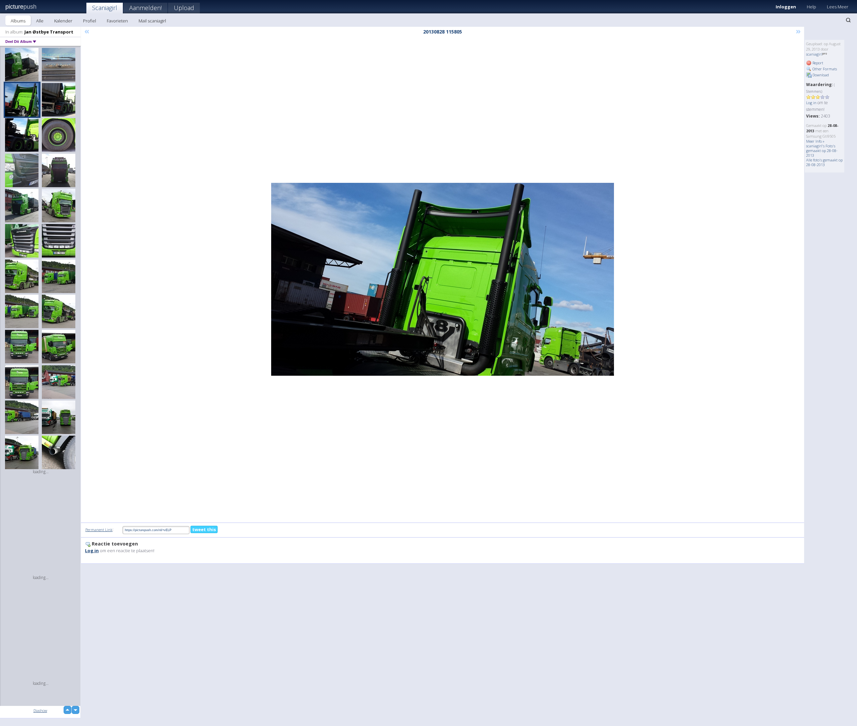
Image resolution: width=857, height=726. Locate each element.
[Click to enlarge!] (442, 279)
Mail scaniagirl (152, 21)
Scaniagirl (104, 8)
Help (811, 7)
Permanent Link (98, 529)
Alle (40, 21)
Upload (184, 8)
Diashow (40, 710)
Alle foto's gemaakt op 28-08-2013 (824, 162)
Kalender (63, 21)
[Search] (848, 20)
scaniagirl (814, 54)
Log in (811, 102)
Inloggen (786, 7)
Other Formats (824, 68)
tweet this (204, 529)
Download (820, 74)
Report (817, 62)
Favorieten (117, 21)
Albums (18, 21)
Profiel (89, 21)
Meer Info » (815, 141)
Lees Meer (837, 7)
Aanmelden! (145, 8)
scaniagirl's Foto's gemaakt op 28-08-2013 (822, 150)
